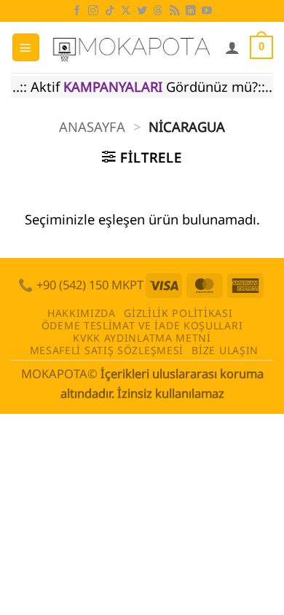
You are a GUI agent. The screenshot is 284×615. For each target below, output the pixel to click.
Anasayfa (92, 126)
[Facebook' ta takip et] (77, 11)
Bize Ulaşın (225, 350)
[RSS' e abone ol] (175, 11)
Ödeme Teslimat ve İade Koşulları (142, 325)
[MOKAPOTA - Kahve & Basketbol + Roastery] (132, 47)
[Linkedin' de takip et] (191, 11)
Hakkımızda (81, 313)
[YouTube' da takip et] (207, 11)
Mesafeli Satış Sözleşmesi (107, 350)
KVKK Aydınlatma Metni (142, 338)
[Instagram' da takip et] (93, 11)
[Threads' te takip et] (158, 11)
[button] (25, 47)
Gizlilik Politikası (178, 313)
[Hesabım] (232, 47)
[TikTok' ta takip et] (110, 11)
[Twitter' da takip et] (142, 11)
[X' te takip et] (126, 11)
